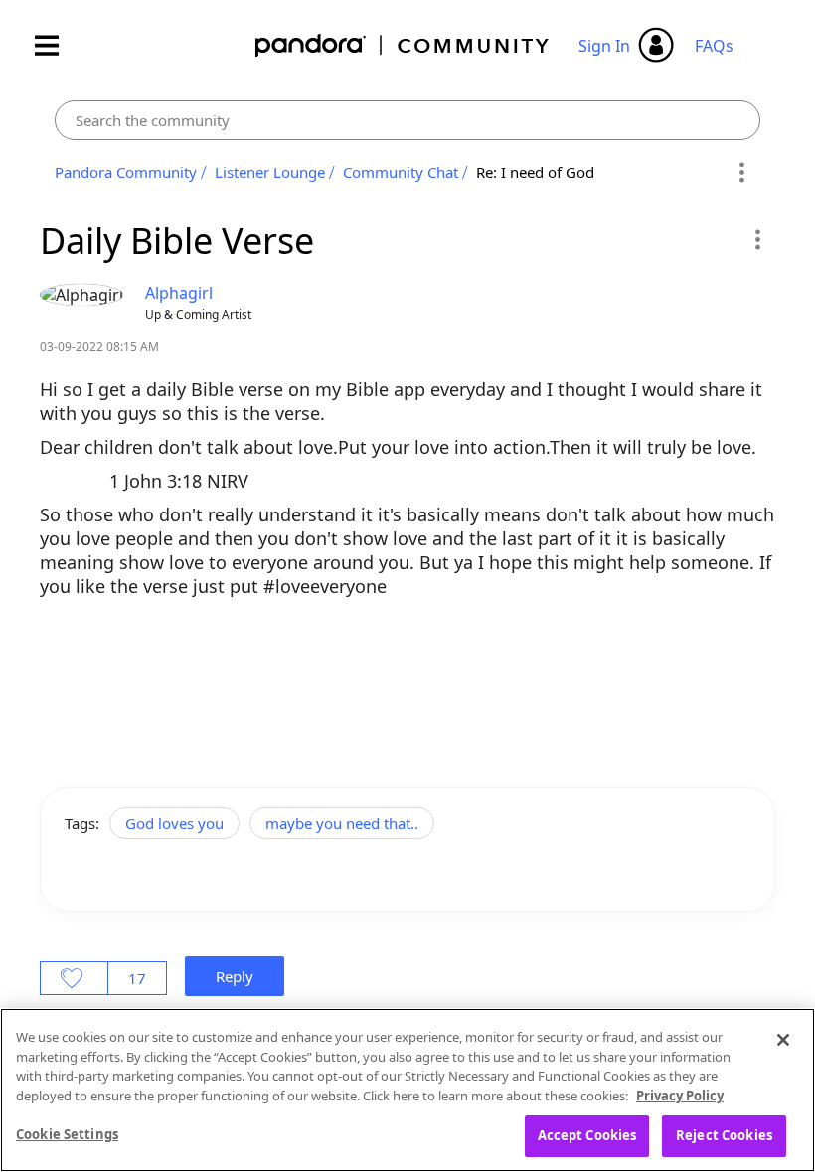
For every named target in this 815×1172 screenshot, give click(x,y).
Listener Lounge (270, 172)
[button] (756, 239)
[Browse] (57, 45)
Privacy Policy (680, 1095)
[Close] (783, 1040)
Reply (234, 976)
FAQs (714, 46)
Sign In (604, 46)
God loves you (174, 823)
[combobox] (407, 120)
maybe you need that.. (341, 823)
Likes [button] (74, 978)
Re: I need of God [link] (535, 172)
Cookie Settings (67, 1134)
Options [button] (742, 173)
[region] (407, 1090)
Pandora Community (403, 45)
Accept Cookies (587, 1135)
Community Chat (400, 172)
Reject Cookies (724, 1135)
